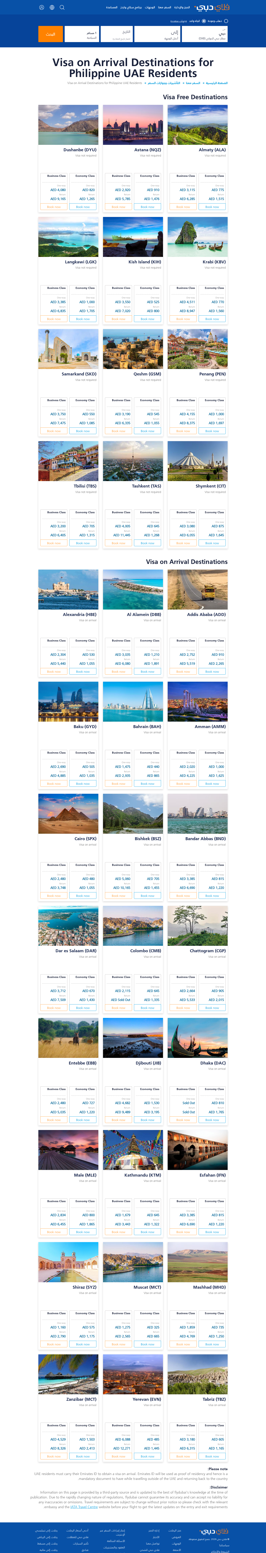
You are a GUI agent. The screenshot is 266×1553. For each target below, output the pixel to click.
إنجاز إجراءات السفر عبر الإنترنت (112, 1532)
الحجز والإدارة (182, 7)
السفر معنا (164, 7)
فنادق (85, 1550)
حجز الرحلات (174, 1531)
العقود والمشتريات (114, 1547)
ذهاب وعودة (215, 21)
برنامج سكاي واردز (131, 7)
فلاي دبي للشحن (149, 1550)
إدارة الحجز (154, 1531)
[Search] (62, 8)
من (224, 29)
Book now (212, 206)
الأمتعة (177, 1550)
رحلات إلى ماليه (48, 1550)
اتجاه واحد (194, 21)
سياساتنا (224, 1545)
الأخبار (156, 1537)
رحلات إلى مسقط (47, 1544)
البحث (50, 34)
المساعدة (111, 7)
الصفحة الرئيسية (217, 82)
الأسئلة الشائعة (116, 1541)
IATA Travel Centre (84, 1507)
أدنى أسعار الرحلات (77, 1531)
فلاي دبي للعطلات (77, 1537)
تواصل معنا (152, 1544)
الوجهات (150, 7)
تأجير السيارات (80, 1544)
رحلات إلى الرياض (47, 1537)
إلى (174, 32)
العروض (176, 1537)
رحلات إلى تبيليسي (46, 1531)
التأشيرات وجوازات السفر (164, 82)
